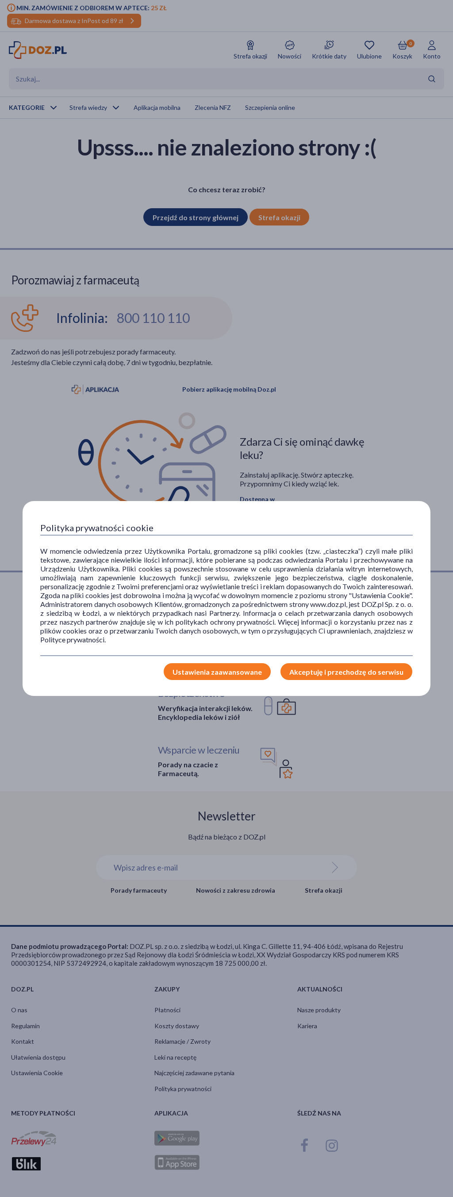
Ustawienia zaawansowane (217, 672)
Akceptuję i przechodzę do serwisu (346, 672)
